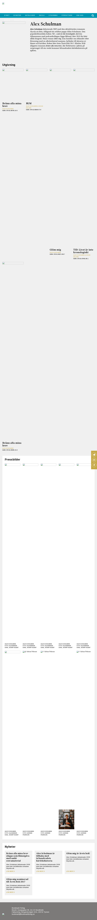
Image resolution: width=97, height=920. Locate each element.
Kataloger (30, 15)
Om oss (79, 15)
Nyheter (17, 15)
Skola (42, 15)
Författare (67, 15)
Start (6, 15)
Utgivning (53, 15)
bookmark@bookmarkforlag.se (23, 914)
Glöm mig (57, 39)
